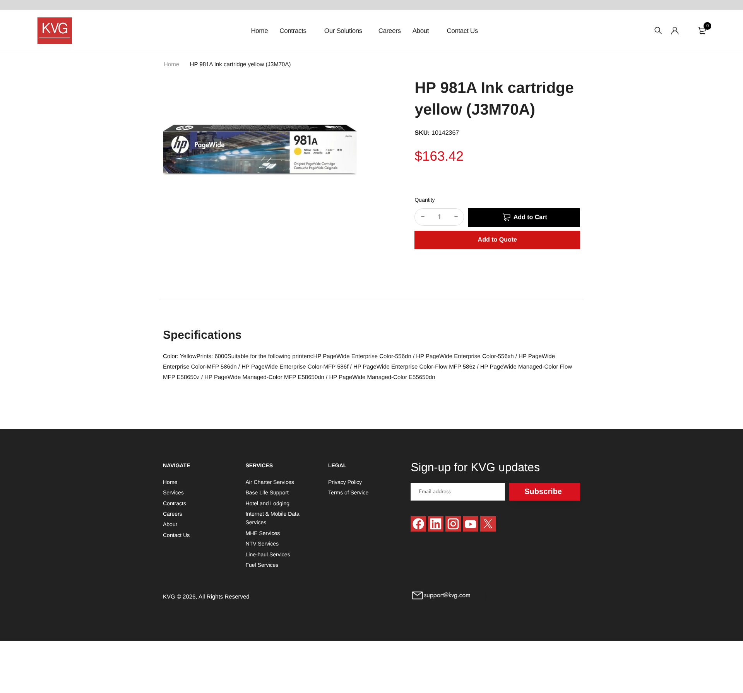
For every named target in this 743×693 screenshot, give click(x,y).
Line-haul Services (267, 554)
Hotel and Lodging (267, 503)
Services (173, 492)
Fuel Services (261, 565)
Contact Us (462, 30)
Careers (389, 30)
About (422, 30)
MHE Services (262, 533)
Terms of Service (348, 492)
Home (259, 30)
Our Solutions (343, 30)
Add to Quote (497, 240)
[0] (702, 30)
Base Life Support (266, 492)
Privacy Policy (345, 482)
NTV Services (262, 543)
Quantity (424, 200)
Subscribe (543, 491)
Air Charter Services (269, 482)
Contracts (293, 30)
